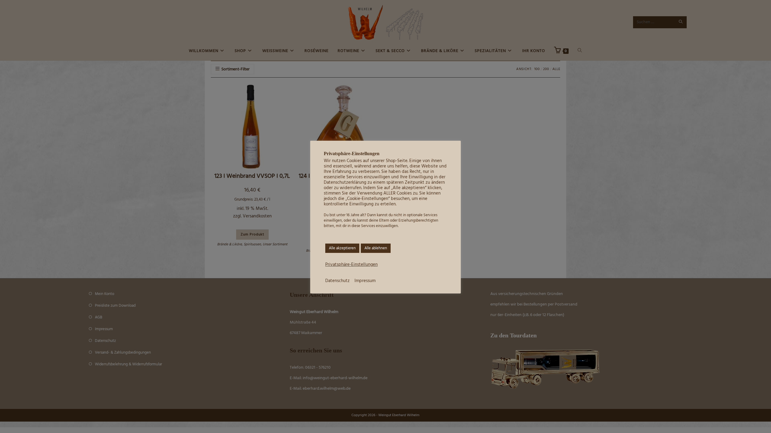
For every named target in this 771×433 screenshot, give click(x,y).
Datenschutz (337, 281)
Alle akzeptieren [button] (342, 248)
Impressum (365, 281)
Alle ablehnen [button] (375, 248)
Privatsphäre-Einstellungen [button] (351, 265)
